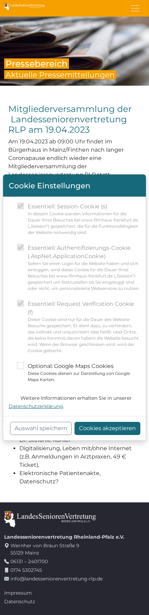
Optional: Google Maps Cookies (79, 372)
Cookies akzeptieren (107, 428)
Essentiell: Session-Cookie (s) (83, 219)
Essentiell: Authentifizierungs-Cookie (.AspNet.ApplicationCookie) (84, 268)
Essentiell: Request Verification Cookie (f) (83, 327)
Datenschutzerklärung (36, 406)
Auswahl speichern (41, 428)
